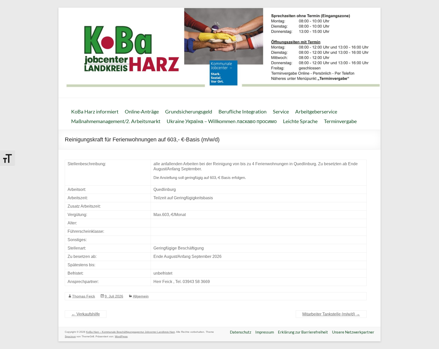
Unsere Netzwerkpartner (353, 332)
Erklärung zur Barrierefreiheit (303, 332)
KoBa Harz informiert (94, 111)
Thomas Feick (83, 296)
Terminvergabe (340, 121)
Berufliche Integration (242, 111)
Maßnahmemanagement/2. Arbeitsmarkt (115, 121)
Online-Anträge (142, 111)
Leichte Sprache (300, 121)
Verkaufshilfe (85, 314)
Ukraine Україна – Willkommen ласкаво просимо (222, 121)
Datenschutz (240, 332)
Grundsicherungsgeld (188, 111)
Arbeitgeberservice (316, 111)
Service (281, 111)
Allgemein (141, 296)
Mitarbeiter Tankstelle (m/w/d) (331, 314)
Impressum (264, 332)
